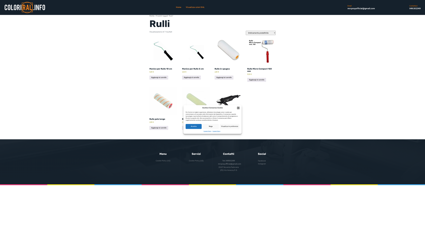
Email (350, 6)
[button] (238, 108)
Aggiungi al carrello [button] (158, 77)
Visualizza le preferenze (229, 126)
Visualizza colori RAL (195, 7)
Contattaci (413, 6)
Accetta (193, 126)
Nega (210, 126)
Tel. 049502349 (228, 160)
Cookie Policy (207, 131)
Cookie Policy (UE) (163, 160)
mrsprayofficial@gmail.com (229, 164)
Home (178, 7)
